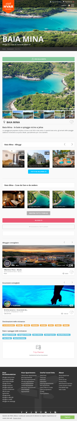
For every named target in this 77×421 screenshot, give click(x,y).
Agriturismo (5, 393)
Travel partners (44, 393)
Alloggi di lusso (6, 383)
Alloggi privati (6, 395)
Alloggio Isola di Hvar (8, 377)
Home (4, 49)
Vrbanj (19, 325)
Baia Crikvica (37, 335)
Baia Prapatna (50, 335)
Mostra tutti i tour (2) (38, 213)
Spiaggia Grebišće (9, 335)
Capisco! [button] (67, 417)
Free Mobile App (63, 387)
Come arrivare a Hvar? (65, 385)
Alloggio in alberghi (7, 397)
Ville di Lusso (6, 391)
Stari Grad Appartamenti (28, 379)
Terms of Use (62, 379)
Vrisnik (43, 325)
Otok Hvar (43, 377)
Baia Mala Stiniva (63, 335)
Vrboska (35, 325)
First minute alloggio (8, 379)
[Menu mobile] (72, 5)
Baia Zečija (7, 338)
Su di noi (61, 377)
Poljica (58, 325)
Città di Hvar (7, 313)
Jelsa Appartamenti (26, 377)
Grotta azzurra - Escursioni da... (16, 310)
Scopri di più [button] (17, 418)
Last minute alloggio (8, 381)
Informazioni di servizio (65, 383)
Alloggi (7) (6, 45)
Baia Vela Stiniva (19, 338)
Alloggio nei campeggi (8, 401)
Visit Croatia (62, 389)
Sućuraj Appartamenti (27, 383)
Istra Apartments (45, 385)
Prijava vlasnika (56, 2)
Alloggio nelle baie (7, 387)
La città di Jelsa (9, 325)
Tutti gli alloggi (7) (38, 171)
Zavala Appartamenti (27, 385)
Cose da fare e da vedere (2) (20, 45)
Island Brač (43, 381)
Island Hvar (43, 375)
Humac (66, 325)
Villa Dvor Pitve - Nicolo (13, 270)
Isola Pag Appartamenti (46, 383)
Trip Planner (69, 2)
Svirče (27, 325)
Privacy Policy (62, 381)
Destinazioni (10, 49)
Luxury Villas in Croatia (46, 387)
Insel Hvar (43, 379)
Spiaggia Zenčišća (24, 335)
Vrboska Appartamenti (27, 381)
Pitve (5, 273)
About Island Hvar (64, 375)
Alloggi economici (7, 385)
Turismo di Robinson (8, 389)
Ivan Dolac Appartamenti (28, 387)
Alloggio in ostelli (7, 399)
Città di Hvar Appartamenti (28, 375)
